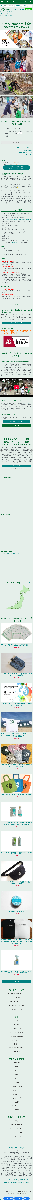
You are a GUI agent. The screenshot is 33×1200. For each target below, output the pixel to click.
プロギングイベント (9, 11)
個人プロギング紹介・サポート (16, 993)
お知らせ (24, 5)
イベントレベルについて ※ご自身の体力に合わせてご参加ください (16, 167)
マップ (19, 133)
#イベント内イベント (16, 1086)
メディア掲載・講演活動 (16, 1032)
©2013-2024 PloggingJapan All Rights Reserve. (16, 1182)
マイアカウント (16, 1136)
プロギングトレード (16, 1009)
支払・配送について (11, 1191)
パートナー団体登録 (8, 1198)
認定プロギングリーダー (16, 1001)
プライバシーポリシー (13, 1193)
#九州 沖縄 (16, 1082)
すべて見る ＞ (29, 582)
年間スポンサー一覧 (16, 323)
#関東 (16, 1066)
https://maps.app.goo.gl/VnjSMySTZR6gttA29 (18, 219)
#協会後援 (16, 1109)
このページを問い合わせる (25, 152)
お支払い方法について (16, 1124)
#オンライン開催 (16, 1106)
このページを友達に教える (25, 150)
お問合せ (17, 5)
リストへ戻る (28, 154)
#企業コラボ (16, 1094)
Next (31, 450)
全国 (2, 617)
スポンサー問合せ (18, 1198)
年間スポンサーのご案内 (16, 458)
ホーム (2, 2)
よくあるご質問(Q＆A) (16, 1036)
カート (31, 2)
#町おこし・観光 (8, 15)
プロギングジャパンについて (16, 1040)
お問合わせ (23, 1193)
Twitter (24, 403)
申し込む (16, 425)
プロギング (8, 2)
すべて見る (16, 981)
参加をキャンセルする (16, 421)
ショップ (13, 2)
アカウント (25, 2)
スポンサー (19, 2)
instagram (14, 242)
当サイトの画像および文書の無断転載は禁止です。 (16, 1180)
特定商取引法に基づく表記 (25, 1191)
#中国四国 (16, 1078)
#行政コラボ (16, 1090)
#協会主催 (16, 1102)
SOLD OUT (16, 142)
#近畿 (16, 1074)
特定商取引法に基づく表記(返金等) (22, 148)
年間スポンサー (16, 1044)
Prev (1, 450)
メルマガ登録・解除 (16, 1132)
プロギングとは (16, 1028)
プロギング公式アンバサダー (16, 1048)
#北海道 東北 (7, 13)
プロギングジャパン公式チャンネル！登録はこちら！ (12, 553)
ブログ (30, 5)
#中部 (16, 1070)
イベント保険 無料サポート (16, 1005)
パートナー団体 (16, 997)
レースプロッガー (16, 1051)
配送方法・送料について (16, 1128)
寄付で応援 (26, 1198)
